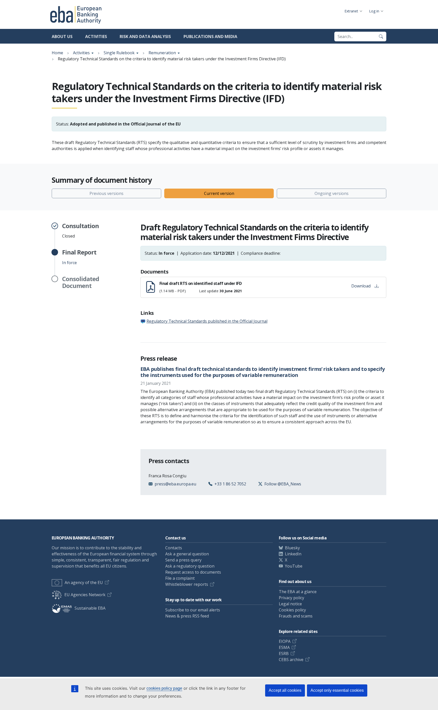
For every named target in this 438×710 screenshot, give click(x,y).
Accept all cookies (285, 690)
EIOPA (284, 641)
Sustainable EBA (90, 608)
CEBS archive (291, 659)
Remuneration (162, 53)
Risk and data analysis (145, 36)
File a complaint (180, 578)
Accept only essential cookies (337, 690)
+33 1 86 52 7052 (230, 484)
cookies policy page (164, 688)
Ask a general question (187, 554)
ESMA (284, 647)
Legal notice (290, 604)
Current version (219, 193)
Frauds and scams (296, 616)
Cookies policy (292, 610)
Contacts (173, 548)
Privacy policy (291, 597)
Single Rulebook (119, 53)
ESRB (284, 653)
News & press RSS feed (187, 616)
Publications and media (210, 36)
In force (79, 257)
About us (62, 36)
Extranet (351, 11)
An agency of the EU (84, 582)
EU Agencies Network (84, 594)
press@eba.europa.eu (175, 484)
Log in (374, 11)
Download (361, 286)
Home (57, 53)
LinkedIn (293, 554)
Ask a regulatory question (189, 566)
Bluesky (292, 548)
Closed (80, 231)
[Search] (381, 36)
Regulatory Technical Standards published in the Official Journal (207, 321)
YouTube (293, 566)
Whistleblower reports (186, 584)
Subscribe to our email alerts (192, 610)
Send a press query (183, 560)
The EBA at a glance (298, 591)
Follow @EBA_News (282, 484)
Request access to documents (193, 572)
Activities (96, 36)
